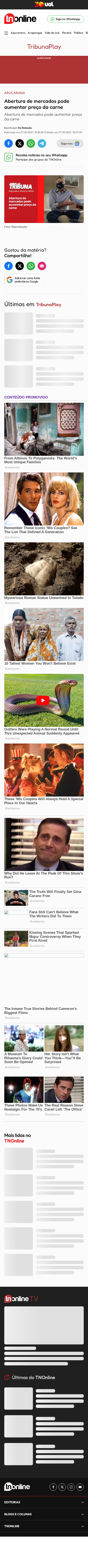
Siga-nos (67, 143)
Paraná (66, 33)
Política (78, 33)
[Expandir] (83, 1526)
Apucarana (18, 33)
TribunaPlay (44, 46)
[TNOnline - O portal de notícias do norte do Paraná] (20, 19)
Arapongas (35, 33)
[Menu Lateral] (6, 33)
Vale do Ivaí (52, 33)
